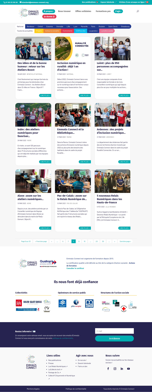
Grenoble (59, 26)
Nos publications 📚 (90, 2)
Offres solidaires (83, 11)
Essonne (49, 26)
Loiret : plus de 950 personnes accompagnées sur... (112, 66)
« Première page (41, 241)
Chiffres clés (80, 31)
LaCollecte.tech (54, 369)
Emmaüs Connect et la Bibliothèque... (70, 131)
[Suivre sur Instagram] (115, 368)
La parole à (93, 31)
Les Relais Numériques (57, 366)
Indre (29, 140)
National (39, 74)
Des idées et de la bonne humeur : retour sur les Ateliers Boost (32, 66)
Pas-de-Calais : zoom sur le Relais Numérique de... (72, 197)
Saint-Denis (112, 26)
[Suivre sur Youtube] (128, 368)
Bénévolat (31, 74)
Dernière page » (125, 241)
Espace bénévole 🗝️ (109, 2)
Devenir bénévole (84, 363)
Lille (68, 26)
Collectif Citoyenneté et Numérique (61, 375)
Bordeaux (30, 26)
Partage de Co (53, 372)
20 (97, 241)
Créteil (40, 26)
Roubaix (102, 26)
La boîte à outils (107, 31)
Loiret (109, 74)
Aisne (29, 203)
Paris (93, 26)
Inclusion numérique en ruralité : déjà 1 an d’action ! (71, 66)
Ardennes (110, 137)
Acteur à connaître (52, 31)
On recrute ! (82, 360)
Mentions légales (33, 389)
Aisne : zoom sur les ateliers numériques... (30, 197)
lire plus (44, 95)
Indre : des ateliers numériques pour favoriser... (29, 133)
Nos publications (54, 360)
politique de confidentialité (62, 338)
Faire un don (82, 366)
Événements (67, 31)
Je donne (48, 16)
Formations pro (103, 11)
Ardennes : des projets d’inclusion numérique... (111, 131)
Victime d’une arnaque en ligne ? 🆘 (133, 2)
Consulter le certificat (75, 268)
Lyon (75, 26)
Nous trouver (64, 11)
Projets (39, 31)
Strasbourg (125, 26)
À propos (48, 11)
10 (84, 241)
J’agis (118, 11)
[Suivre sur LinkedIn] (121, 368)
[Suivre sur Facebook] (108, 368)
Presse (51, 363)
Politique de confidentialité (76, 389)
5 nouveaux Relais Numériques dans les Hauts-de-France (109, 199)
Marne (69, 137)
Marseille (84, 26)
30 (103, 241)
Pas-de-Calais (72, 203)
